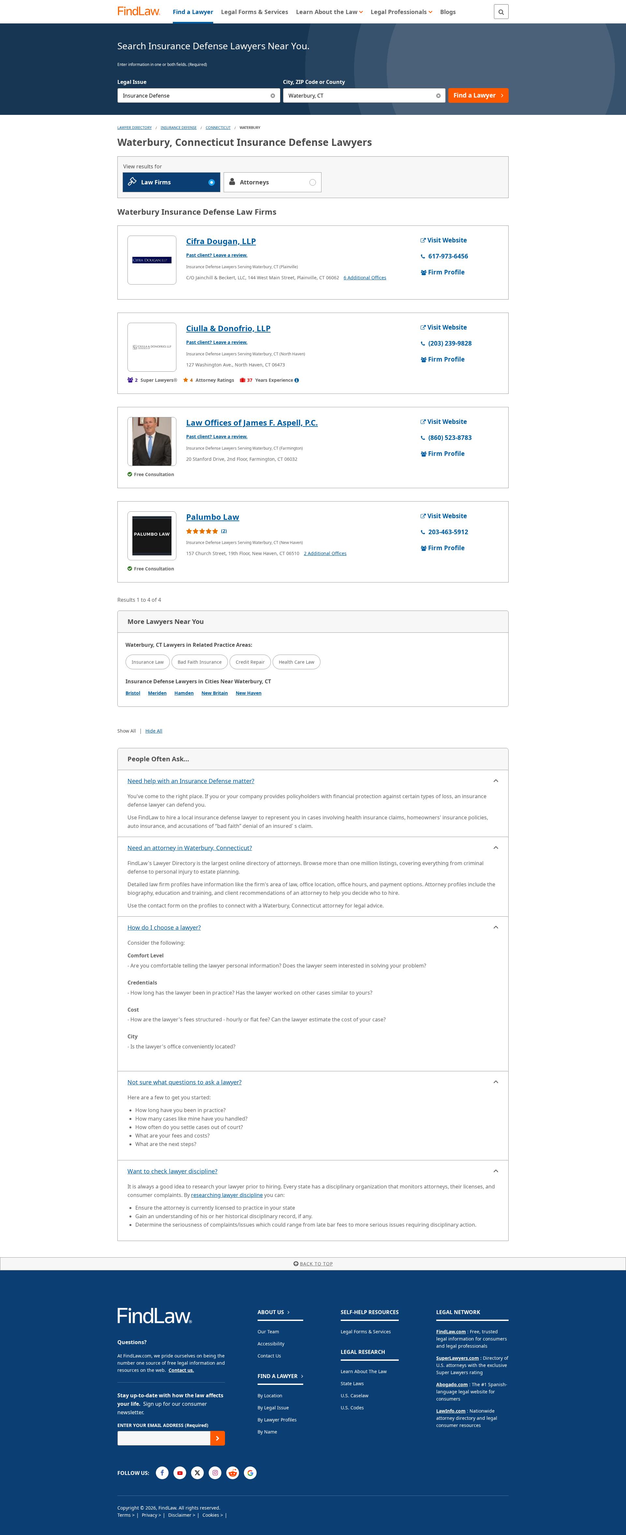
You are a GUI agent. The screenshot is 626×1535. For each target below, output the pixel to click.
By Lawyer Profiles (277, 1420)
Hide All (153, 731)
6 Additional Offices (365, 277)
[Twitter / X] (197, 1472)
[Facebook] (162, 1472)
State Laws (352, 1383)
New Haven (248, 693)
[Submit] (217, 1438)
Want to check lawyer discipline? (172, 1171)
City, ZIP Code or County (314, 81)
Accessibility (271, 1344)
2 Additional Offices (325, 553)
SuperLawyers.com (457, 1358)
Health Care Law (296, 662)
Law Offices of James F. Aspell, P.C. (252, 422)
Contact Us (269, 1356)
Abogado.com (452, 1384)
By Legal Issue (273, 1407)
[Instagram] (215, 1472)
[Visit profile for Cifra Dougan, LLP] (152, 260)
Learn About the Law (364, 1371)
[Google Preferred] (250, 1472)
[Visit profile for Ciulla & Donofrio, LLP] (152, 347)
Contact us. (181, 1370)
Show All (126, 731)
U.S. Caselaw (354, 1395)
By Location (270, 1395)
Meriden (157, 693)
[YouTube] (179, 1472)
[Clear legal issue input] (273, 95)
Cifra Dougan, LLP (221, 241)
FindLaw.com (451, 1331)
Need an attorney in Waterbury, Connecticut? (189, 848)
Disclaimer (180, 1515)
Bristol (133, 693)
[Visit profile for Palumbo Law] (152, 536)
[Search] (501, 11)
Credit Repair (250, 662)
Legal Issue (131, 81)
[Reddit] (232, 1472)
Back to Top (316, 1264)
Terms (124, 1515)
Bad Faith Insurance (200, 662)
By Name (267, 1432)
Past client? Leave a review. (216, 255)
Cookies (211, 1515)
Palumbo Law (212, 516)
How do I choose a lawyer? (164, 927)
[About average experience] (296, 380)
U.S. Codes (352, 1407)
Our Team (268, 1331)
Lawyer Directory (134, 127)
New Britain (214, 693)
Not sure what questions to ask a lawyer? (184, 1082)
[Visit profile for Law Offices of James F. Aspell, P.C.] (152, 441)
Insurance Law (148, 662)
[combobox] (198, 95)
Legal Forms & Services (366, 1331)
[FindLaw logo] (142, 11)
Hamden (184, 693)
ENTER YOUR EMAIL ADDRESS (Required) (162, 1425)
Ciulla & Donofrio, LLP (228, 328)
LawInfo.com (451, 1411)
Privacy (150, 1515)
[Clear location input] (438, 95)
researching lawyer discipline (227, 1195)
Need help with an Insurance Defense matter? (190, 781)
